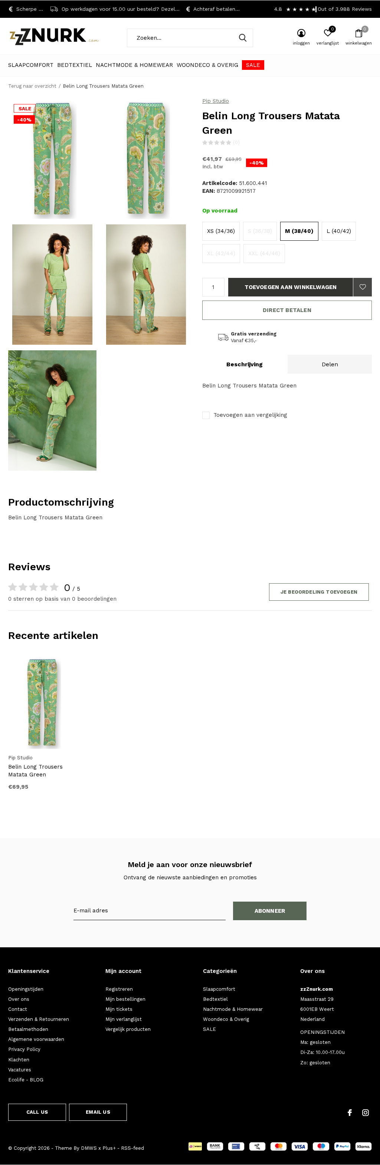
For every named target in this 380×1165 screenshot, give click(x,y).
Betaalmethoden (28, 1029)
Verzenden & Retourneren (38, 1019)
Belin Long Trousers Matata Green (35, 770)
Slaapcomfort (30, 65)
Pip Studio (215, 101)
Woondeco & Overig (207, 65)
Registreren (119, 989)
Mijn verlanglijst (123, 1019)
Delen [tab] (330, 364)
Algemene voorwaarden (36, 1039)
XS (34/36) (221, 231)
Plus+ (109, 1148)
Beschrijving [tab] (244, 364)
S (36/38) (260, 231)
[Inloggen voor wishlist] (362, 287)
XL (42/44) (221, 253)
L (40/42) (339, 231)
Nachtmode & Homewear (134, 65)
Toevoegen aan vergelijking (250, 415)
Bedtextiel (74, 65)
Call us (37, 1112)
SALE (253, 65)
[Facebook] (350, 1112)
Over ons (18, 999)
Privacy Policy (24, 1049)
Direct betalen (287, 310)
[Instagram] (365, 1112)
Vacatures (19, 1069)
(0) (236, 142)
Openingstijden (25, 989)
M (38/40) (299, 231)
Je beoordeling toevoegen (319, 592)
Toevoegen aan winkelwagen (291, 287)
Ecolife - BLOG (25, 1080)
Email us (98, 1112)
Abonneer (270, 911)
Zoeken (242, 38)
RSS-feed (132, 1148)
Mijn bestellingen (125, 999)
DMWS (89, 1148)
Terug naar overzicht (32, 86)
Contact (17, 1009)
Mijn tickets (118, 1009)
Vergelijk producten (128, 1029)
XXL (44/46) (264, 253)
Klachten (18, 1059)
